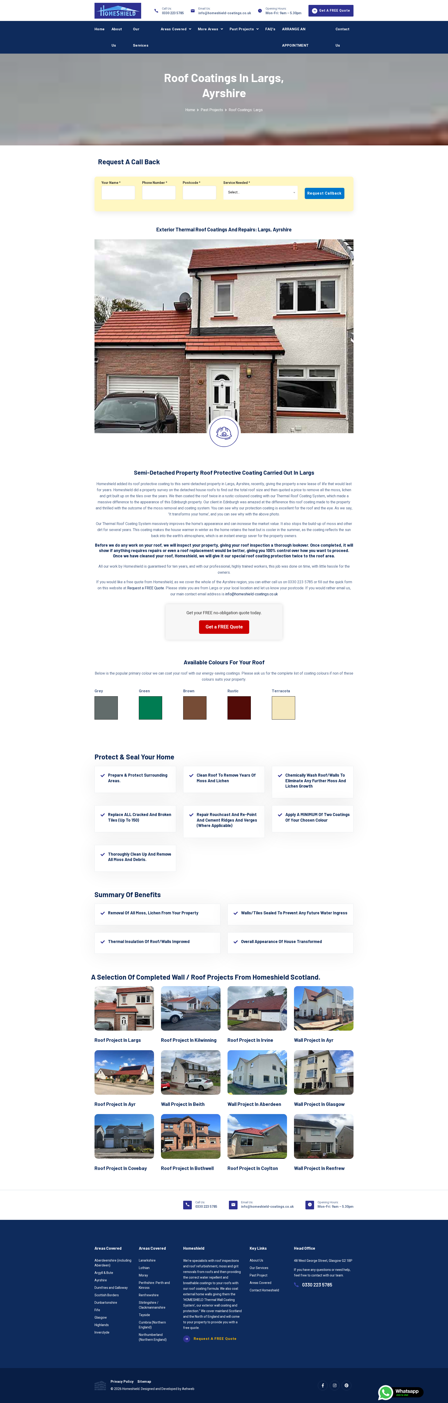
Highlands (101, 1325)
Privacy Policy (122, 1381)
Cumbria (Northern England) (152, 1325)
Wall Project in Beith (183, 1104)
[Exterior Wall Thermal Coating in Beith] (190, 1072)
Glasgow (100, 1317)
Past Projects (242, 29)
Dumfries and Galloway (111, 1287)
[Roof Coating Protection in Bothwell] (190, 1136)
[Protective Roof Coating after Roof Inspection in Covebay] (124, 1136)
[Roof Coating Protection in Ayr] (124, 1072)
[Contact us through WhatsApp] (401, 1393)
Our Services (140, 37)
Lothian (144, 1268)
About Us (117, 37)
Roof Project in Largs (117, 1040)
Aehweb (188, 1388)
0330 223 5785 (173, 13)
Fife (97, 1310)
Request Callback (324, 193)
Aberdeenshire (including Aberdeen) (112, 1263)
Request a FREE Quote (145, 588)
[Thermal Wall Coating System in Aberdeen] (257, 1072)
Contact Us (343, 37)
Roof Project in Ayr (115, 1104)
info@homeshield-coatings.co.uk (224, 13)
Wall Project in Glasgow (319, 1104)
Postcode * (191, 183)
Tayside (144, 1315)
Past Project (258, 1275)
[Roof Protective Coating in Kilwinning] (190, 1008)
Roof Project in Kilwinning (189, 1040)
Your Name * (111, 183)
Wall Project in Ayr (313, 1040)
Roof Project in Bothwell (187, 1168)
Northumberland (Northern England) (153, 1337)
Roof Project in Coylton (253, 1168)
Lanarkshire (147, 1260)
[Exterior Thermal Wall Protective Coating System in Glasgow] (324, 1072)
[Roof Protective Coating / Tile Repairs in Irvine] (257, 1008)
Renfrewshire (149, 1295)
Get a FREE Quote (224, 627)
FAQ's (270, 29)
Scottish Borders (106, 1295)
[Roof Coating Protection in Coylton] (257, 1136)
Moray (143, 1275)
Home (99, 29)
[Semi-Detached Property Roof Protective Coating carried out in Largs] (124, 1008)
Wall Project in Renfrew (319, 1168)
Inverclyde (101, 1332)
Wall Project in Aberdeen (254, 1104)
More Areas (208, 29)
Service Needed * (236, 183)
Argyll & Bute (103, 1272)
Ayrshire (100, 1280)
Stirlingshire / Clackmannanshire (152, 1305)
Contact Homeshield (264, 1290)
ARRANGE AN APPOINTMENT (295, 37)
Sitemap (144, 1381)
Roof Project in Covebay (120, 1168)
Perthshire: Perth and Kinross (154, 1285)
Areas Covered (173, 29)
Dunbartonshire (105, 1302)
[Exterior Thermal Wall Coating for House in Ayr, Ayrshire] (324, 1008)
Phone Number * (154, 183)
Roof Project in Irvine (250, 1040)
